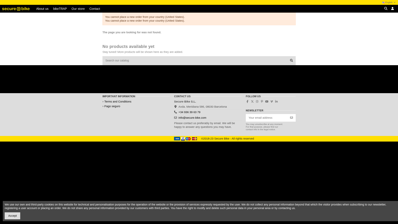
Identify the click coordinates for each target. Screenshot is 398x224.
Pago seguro (112, 106)
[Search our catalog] (291, 60)
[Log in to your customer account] (393, 9)
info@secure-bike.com (192, 117)
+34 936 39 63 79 (189, 112)
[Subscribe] (291, 118)
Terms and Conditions (117, 101)
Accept (12, 215)
